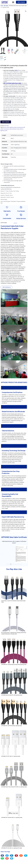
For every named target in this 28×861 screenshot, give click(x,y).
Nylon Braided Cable (14, 129)
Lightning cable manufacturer (16, 127)
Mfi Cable (6, 5)
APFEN (16, 70)
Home (2, 5)
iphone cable (6, 127)
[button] (13, 2)
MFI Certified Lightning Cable (12, 83)
